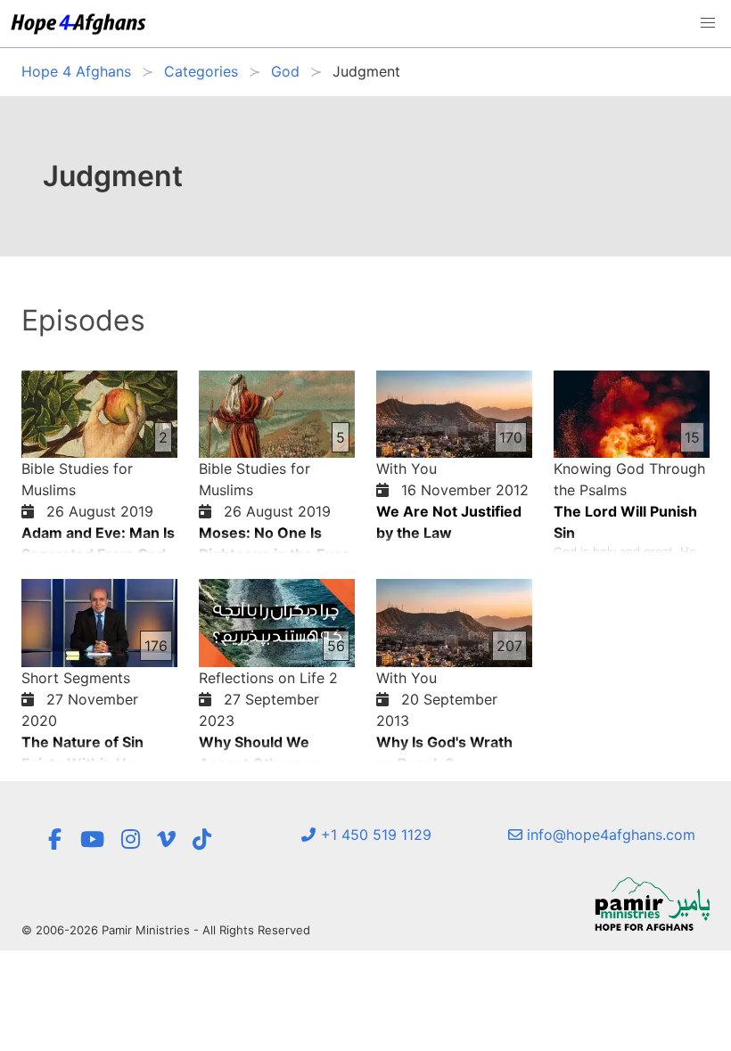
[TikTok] (202, 839)
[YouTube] (92, 839)
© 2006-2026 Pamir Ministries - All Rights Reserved (165, 930)
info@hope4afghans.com (608, 834)
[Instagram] (130, 839)
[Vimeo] (166, 839)
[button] (708, 23)
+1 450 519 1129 (373, 834)
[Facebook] (55, 839)
